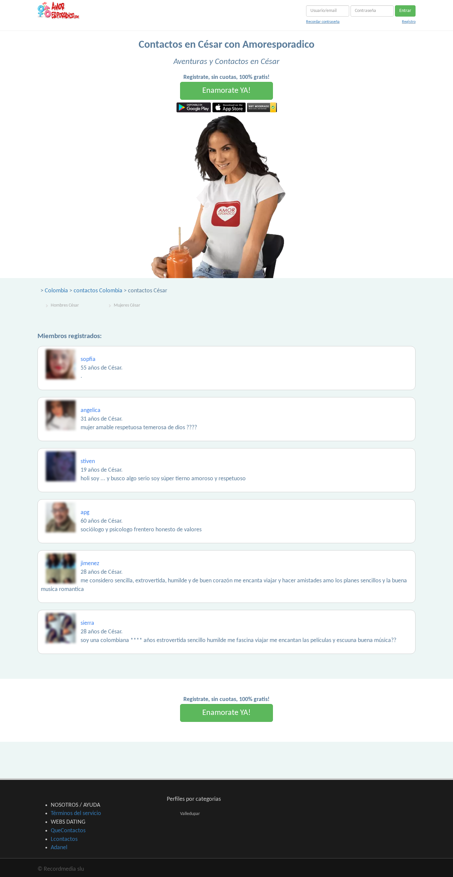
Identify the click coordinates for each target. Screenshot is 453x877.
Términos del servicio (76, 813)
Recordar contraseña (323, 22)
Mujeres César (127, 305)
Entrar (405, 10)
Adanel (59, 848)
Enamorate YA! (226, 91)
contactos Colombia (98, 291)
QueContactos (68, 831)
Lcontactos (64, 839)
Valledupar (190, 813)
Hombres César (65, 305)
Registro (409, 22)
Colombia (56, 291)
